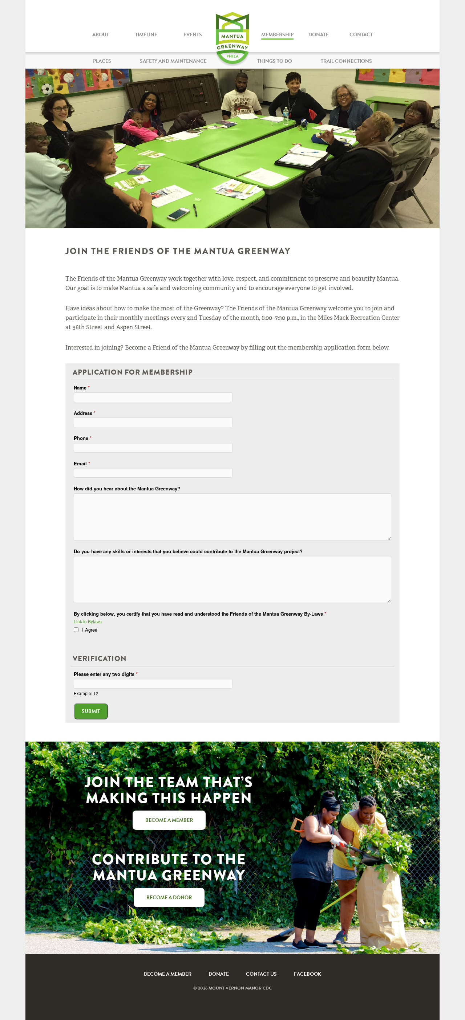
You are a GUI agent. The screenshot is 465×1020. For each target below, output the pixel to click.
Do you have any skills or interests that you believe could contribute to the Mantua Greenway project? (188, 551)
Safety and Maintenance (173, 61)
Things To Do (274, 61)
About (100, 34)
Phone (83, 437)
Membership (277, 34)
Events (192, 34)
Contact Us (261, 974)
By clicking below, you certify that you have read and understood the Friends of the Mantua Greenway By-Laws (200, 613)
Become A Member (167, 974)
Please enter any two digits (106, 673)
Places (102, 61)
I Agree (89, 629)
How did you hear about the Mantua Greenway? (127, 488)
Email (82, 463)
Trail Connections (346, 61)
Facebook (307, 974)
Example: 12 (86, 693)
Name (82, 387)
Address (85, 412)
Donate (318, 34)
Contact (361, 34)
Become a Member (169, 820)
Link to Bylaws (88, 621)
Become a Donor (169, 897)
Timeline (146, 34)
